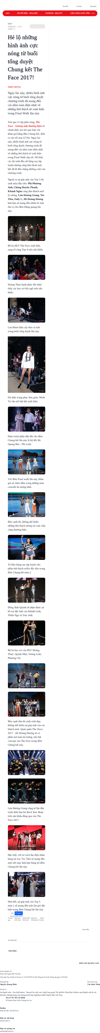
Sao (7, 13)
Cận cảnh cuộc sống (80, 13)
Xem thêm (12, 951)
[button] (37, 26)
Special (40, 995)
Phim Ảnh (72, 992)
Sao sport (79, 992)
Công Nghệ (33, 995)
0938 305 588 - (5, 1011)
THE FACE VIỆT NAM (17, 919)
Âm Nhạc (65, 992)
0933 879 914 (14, 1011)
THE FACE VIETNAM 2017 (35, 919)
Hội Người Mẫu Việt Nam (52, 995)
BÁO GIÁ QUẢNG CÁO (89, 963)
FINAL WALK (42, 919)
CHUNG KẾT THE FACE (26, 919)
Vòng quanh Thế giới (54, 992)
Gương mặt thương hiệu (20, 995)
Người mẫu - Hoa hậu (27, 13)
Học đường (8, 995)
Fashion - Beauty (54, 13)
